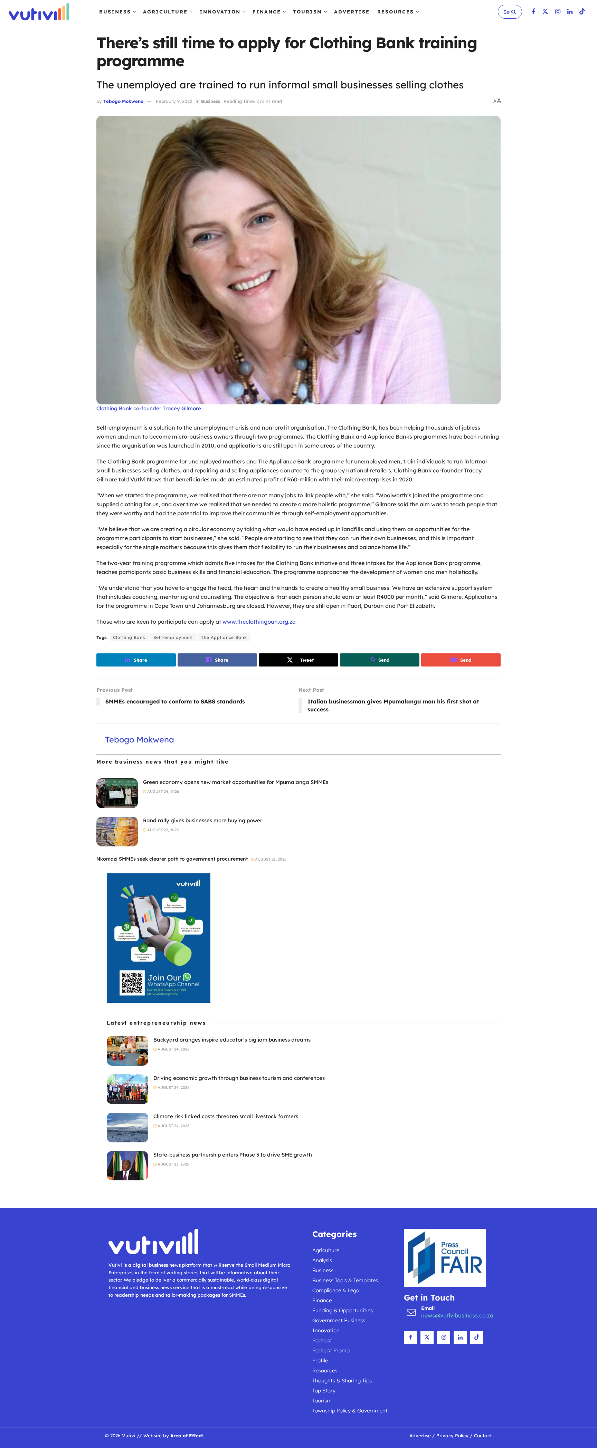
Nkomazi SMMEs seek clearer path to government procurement (172, 859)
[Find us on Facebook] (533, 12)
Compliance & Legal (336, 1290)
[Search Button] (515, 12)
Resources (395, 12)
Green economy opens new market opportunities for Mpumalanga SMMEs (235, 782)
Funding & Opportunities (342, 1310)
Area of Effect (186, 1435)
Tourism (307, 12)
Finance (267, 12)
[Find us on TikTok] (582, 12)
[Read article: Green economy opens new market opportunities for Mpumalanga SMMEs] (117, 793)
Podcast (322, 1340)
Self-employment (173, 637)
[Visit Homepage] (39, 11)
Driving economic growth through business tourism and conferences (239, 1078)
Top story (323, 1390)
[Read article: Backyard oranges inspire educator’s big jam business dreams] (127, 1051)
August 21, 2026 (270, 859)
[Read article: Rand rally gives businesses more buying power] (117, 831)
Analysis (322, 1260)
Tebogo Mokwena (123, 101)
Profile (320, 1360)
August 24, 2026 (162, 791)
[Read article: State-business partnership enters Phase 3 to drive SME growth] (127, 1166)
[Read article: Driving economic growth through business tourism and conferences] (127, 1089)
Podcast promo (331, 1350)
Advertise (352, 12)
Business (115, 12)
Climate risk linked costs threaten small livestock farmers (225, 1116)
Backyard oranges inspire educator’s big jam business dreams (232, 1039)
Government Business (338, 1320)
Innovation (220, 12)
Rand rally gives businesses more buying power (202, 820)
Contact (483, 1435)
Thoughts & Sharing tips (342, 1380)
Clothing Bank (129, 637)
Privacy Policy (452, 1435)
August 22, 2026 (162, 829)
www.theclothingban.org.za (259, 621)
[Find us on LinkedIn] (569, 12)
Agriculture (165, 12)
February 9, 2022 (174, 101)
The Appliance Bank (224, 637)
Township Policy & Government (350, 1410)
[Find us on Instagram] (557, 12)
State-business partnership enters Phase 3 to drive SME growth (232, 1154)
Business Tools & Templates (345, 1280)
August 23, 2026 (173, 1164)
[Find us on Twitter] (545, 12)
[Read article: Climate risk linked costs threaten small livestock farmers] (127, 1127)
